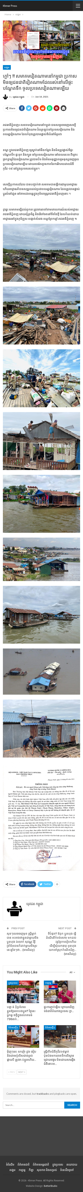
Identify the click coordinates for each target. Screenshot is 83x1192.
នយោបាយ (71, 1164)
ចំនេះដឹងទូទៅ (67, 1170)
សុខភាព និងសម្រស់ (47, 1170)
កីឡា (31, 1170)
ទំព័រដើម (10, 1164)
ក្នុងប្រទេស (13, 983)
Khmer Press (10, 5)
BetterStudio (50, 1186)
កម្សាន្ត (48, 983)
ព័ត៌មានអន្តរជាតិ (41, 1164)
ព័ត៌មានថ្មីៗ (13, 1027)
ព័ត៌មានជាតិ (24, 1164)
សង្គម (6, 67)
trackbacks (42, 1093)
